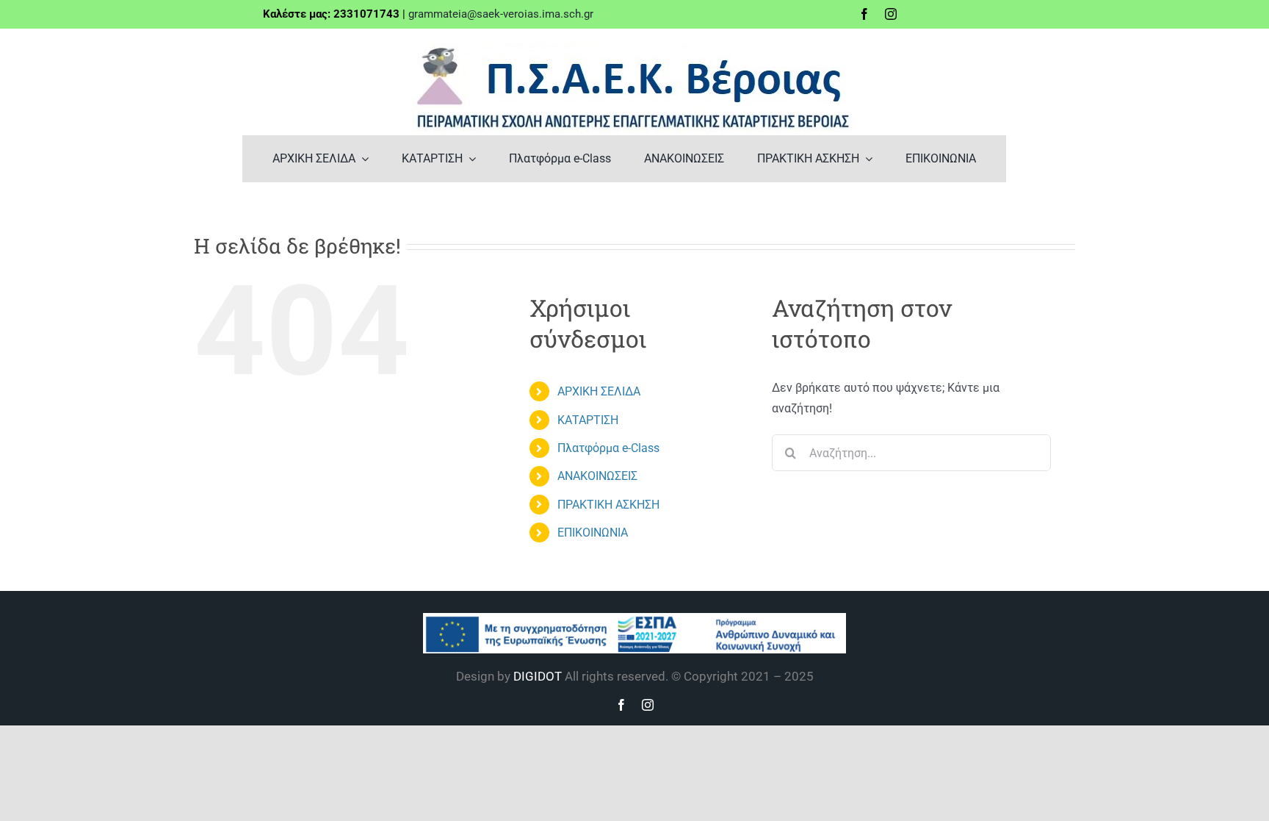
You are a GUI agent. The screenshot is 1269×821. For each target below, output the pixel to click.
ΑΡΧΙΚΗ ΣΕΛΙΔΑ (598, 391)
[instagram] (891, 14)
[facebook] (864, 14)
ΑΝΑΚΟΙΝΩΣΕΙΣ (597, 476)
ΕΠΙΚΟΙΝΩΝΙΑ (592, 532)
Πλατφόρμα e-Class (608, 448)
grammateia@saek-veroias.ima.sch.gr (500, 14)
